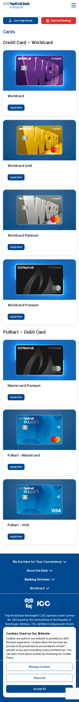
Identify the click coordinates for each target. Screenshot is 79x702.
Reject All (39, 677)
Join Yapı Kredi (22, 20)
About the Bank (37, 570)
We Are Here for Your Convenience (37, 562)
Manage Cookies (39, 666)
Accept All (39, 688)
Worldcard (37, 588)
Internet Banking (61, 20)
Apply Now (16, 107)
